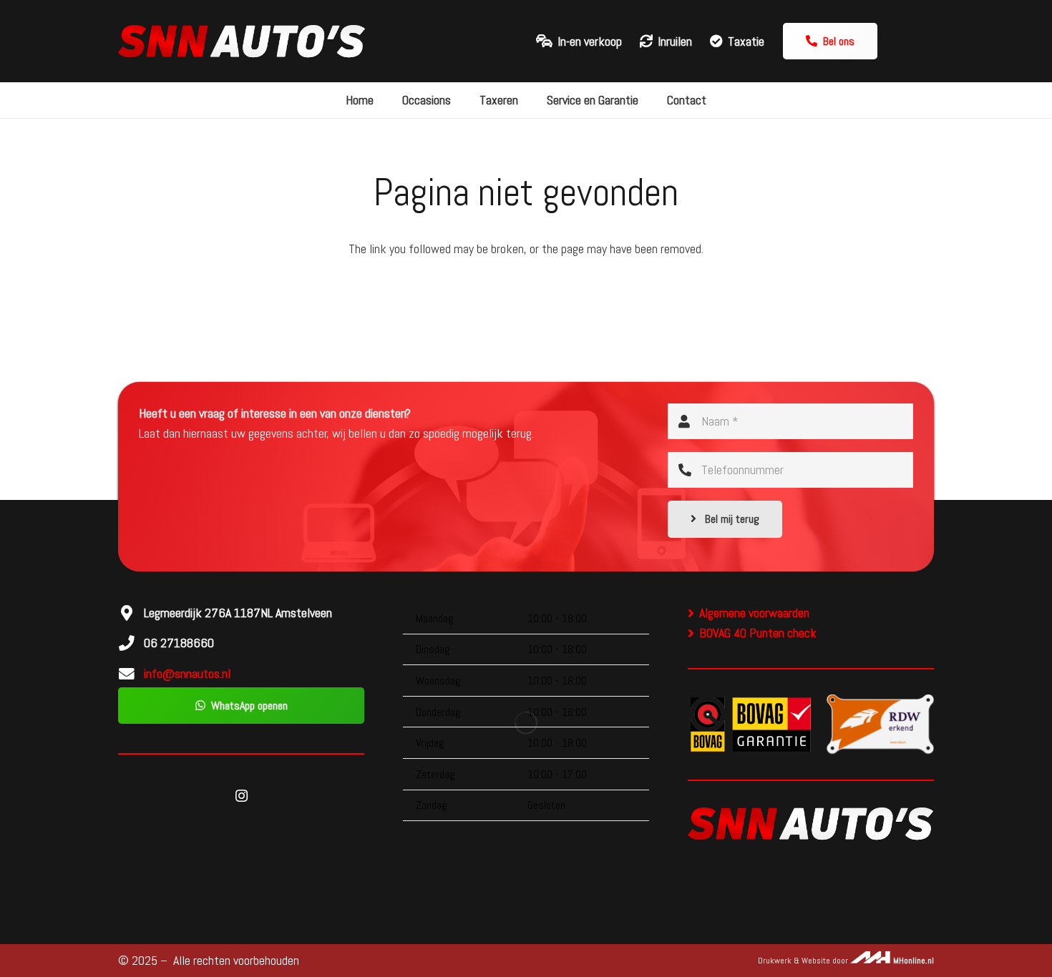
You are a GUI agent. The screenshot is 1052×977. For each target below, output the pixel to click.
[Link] (242, 41)
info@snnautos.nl (187, 673)
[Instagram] (241, 796)
